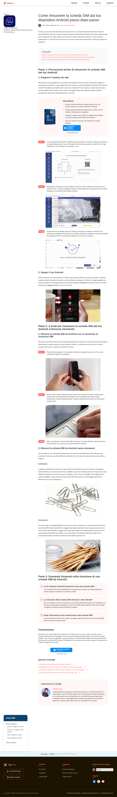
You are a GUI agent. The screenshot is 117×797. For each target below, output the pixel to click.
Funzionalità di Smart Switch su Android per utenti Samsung (60, 667)
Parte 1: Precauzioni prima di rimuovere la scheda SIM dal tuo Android (64, 55)
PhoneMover (68, 101)
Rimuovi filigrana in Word (14, 735)
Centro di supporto (68, 769)
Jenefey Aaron (63, 25)
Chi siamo (42, 769)
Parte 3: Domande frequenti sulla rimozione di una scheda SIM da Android (66, 59)
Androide (72, 25)
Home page (44, 754)
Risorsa (98, 3)
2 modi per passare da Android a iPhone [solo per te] (57, 672)
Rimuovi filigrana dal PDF (14, 738)
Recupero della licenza (69, 773)
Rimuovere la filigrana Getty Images (15, 730)
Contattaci (42, 773)
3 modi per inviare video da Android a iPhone (54, 664)
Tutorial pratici (66, 776)
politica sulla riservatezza (90, 793)
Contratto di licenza (106, 793)
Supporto (110, 3)
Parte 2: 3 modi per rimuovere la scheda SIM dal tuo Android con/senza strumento (68, 57)
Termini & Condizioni (73, 793)
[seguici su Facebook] (94, 781)
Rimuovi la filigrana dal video (15, 726)
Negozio (74, 3)
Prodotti (86, 3)
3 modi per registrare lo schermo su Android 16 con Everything (61, 670)
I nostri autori (43, 776)
